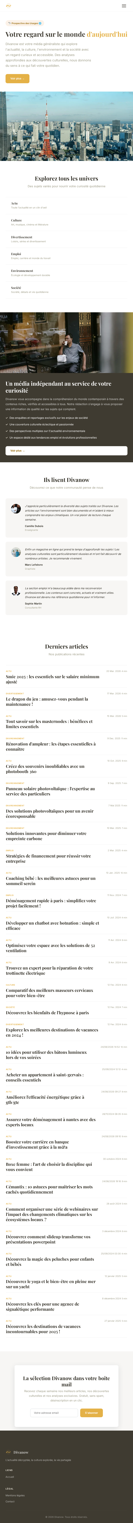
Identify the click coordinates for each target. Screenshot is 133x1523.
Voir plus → (17, 78)
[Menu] (124, 6)
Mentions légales (15, 1495)
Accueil (10, 1476)
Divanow (21, 1452)
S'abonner (91, 1412)
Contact (10, 1501)
